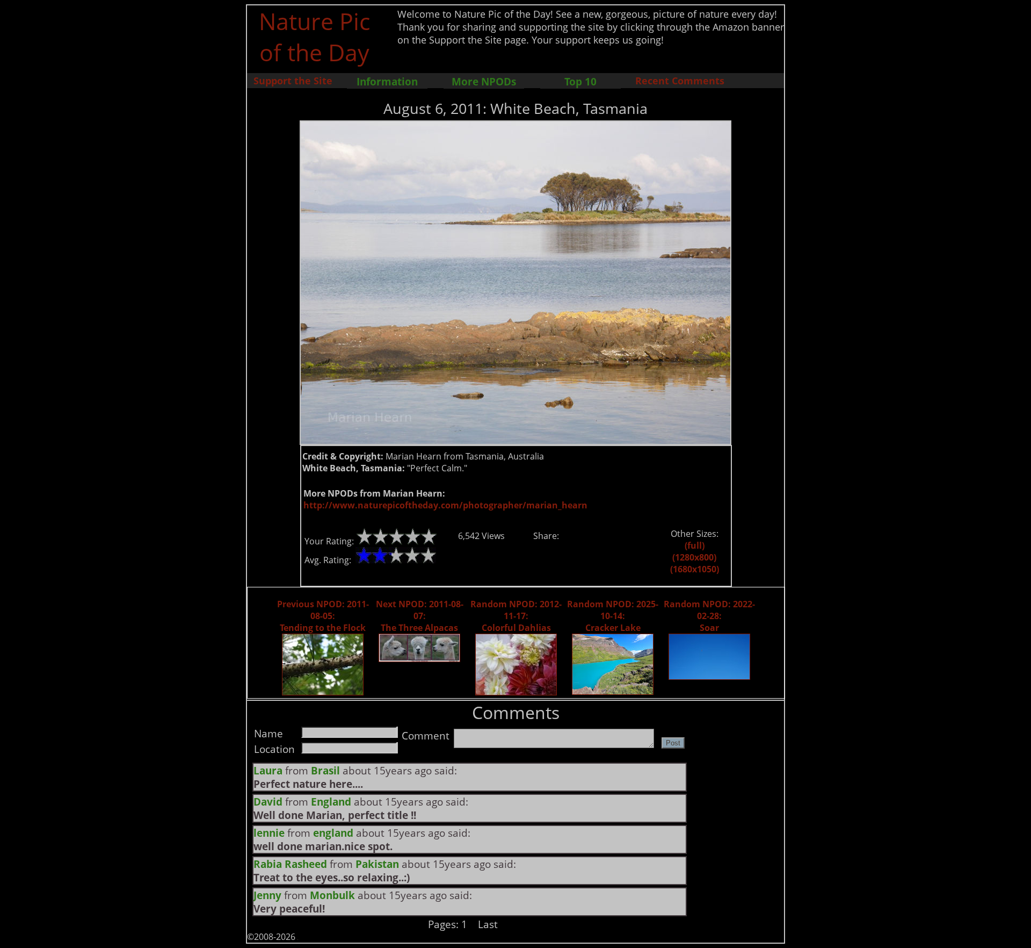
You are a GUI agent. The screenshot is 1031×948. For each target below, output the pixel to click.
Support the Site (292, 80)
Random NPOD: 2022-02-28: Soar (709, 616)
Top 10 (580, 81)
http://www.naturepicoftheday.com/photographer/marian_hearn (445, 505)
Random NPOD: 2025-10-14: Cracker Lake (612, 616)
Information (387, 81)
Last (488, 924)
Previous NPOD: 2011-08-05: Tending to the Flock (323, 616)
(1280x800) (694, 557)
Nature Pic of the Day (314, 36)
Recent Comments (679, 80)
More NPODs (484, 81)
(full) (695, 545)
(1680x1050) (694, 569)
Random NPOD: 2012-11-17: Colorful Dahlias (516, 616)
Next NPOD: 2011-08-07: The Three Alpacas (419, 616)
